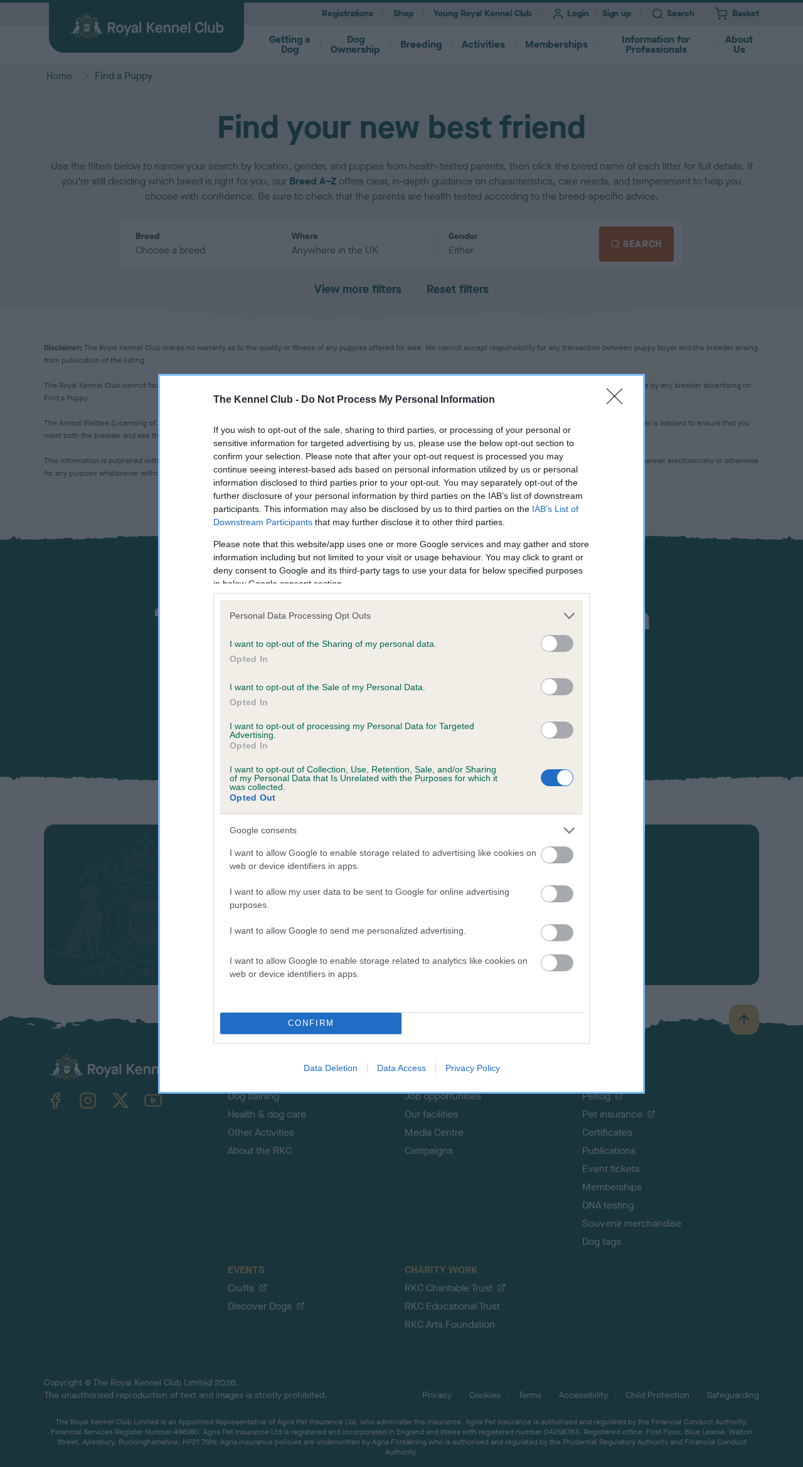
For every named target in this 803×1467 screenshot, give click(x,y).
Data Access (401, 1068)
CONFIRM (311, 1023)
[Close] (618, 400)
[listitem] (401, 615)
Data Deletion (331, 1068)
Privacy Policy (472, 1068)
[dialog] (401, 734)
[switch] (557, 643)
